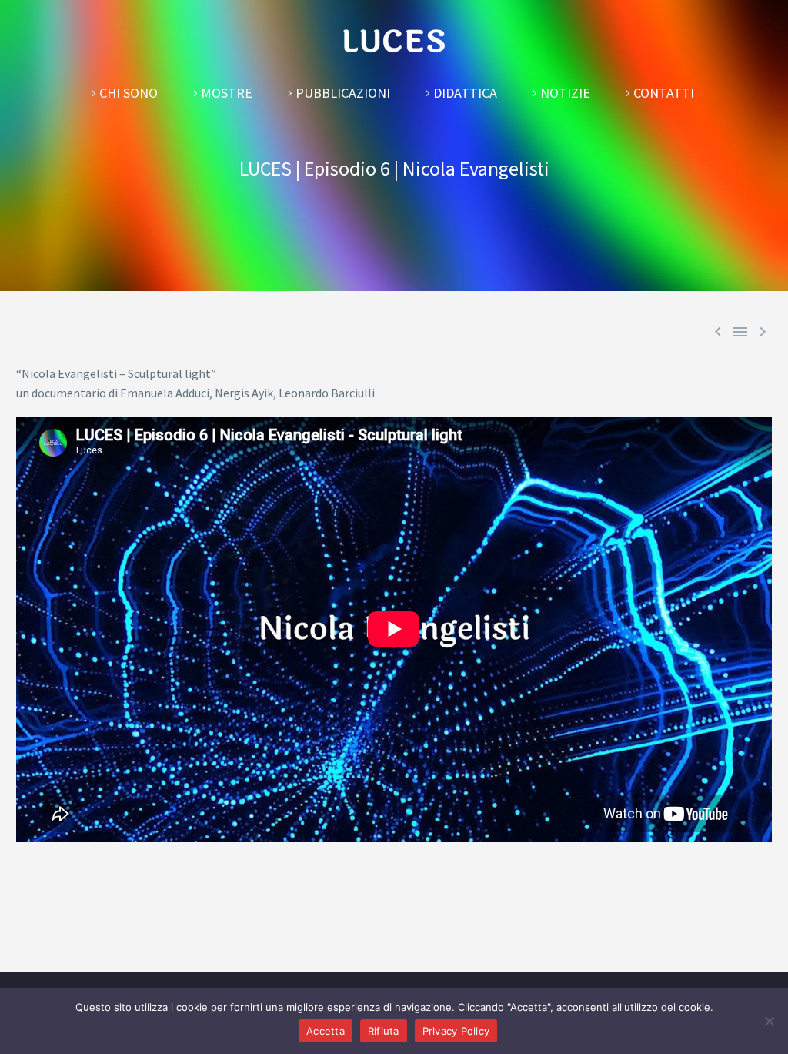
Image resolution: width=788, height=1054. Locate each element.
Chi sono (128, 93)
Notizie (565, 93)
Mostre (226, 93)
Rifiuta (383, 1031)
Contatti (663, 93)
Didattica (465, 93)
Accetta (325, 1031)
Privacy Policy (456, 1031)
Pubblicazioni (343, 93)
